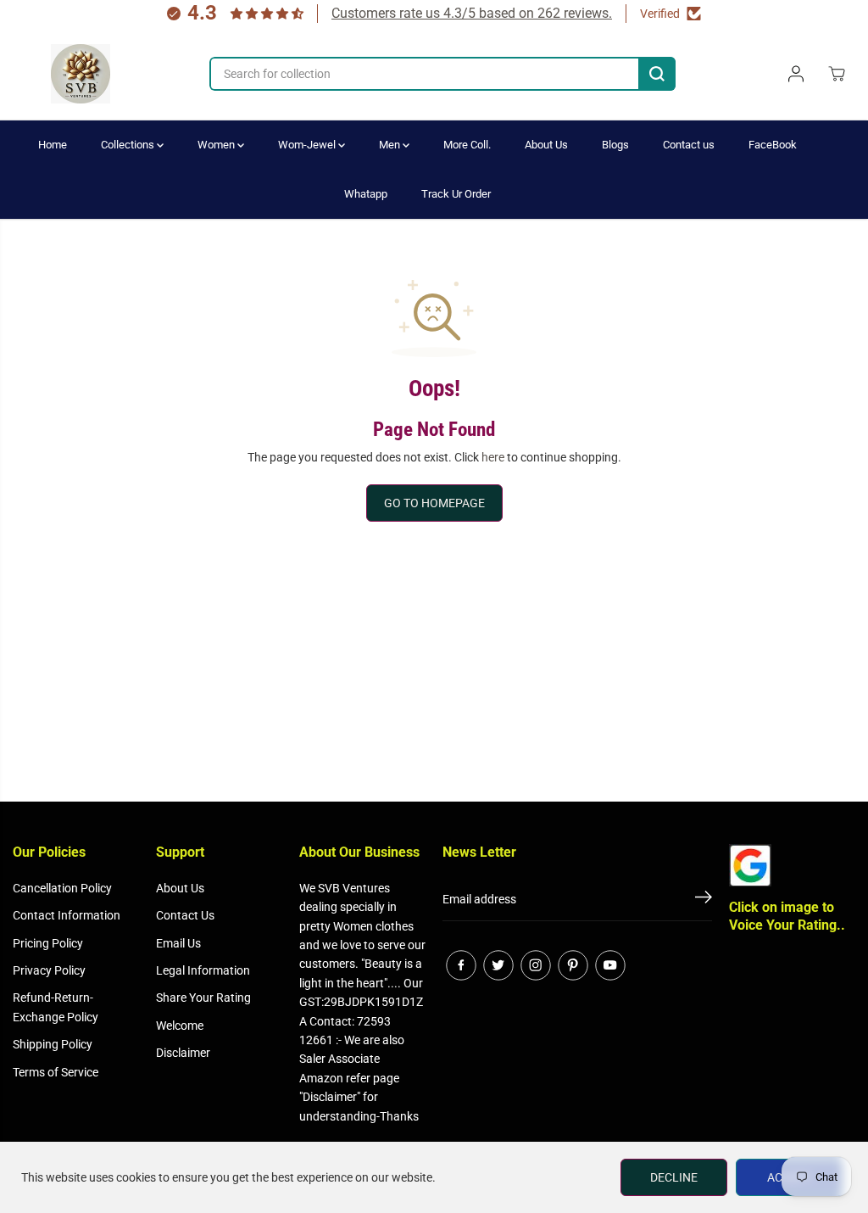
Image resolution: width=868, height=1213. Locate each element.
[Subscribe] (703, 900)
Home (52, 144)
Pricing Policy (48, 943)
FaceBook (772, 144)
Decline (674, 1177)
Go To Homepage (434, 503)
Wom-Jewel (308, 144)
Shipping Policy (52, 1044)
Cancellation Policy (62, 888)
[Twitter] (498, 965)
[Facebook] (461, 965)
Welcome (179, 1025)
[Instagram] (535, 965)
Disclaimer (183, 1052)
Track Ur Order (456, 193)
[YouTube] (610, 965)
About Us (546, 144)
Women (217, 144)
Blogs (615, 144)
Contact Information (66, 915)
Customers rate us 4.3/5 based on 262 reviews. (471, 13)
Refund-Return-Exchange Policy (55, 1007)
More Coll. (467, 144)
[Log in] (796, 73)
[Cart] (836, 73)
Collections (129, 144)
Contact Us (185, 915)
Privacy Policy (49, 970)
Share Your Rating (203, 997)
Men (391, 144)
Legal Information (203, 970)
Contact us (689, 144)
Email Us (178, 943)
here (492, 457)
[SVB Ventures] (80, 74)
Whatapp (365, 193)
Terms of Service (55, 1072)
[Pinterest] (573, 965)
